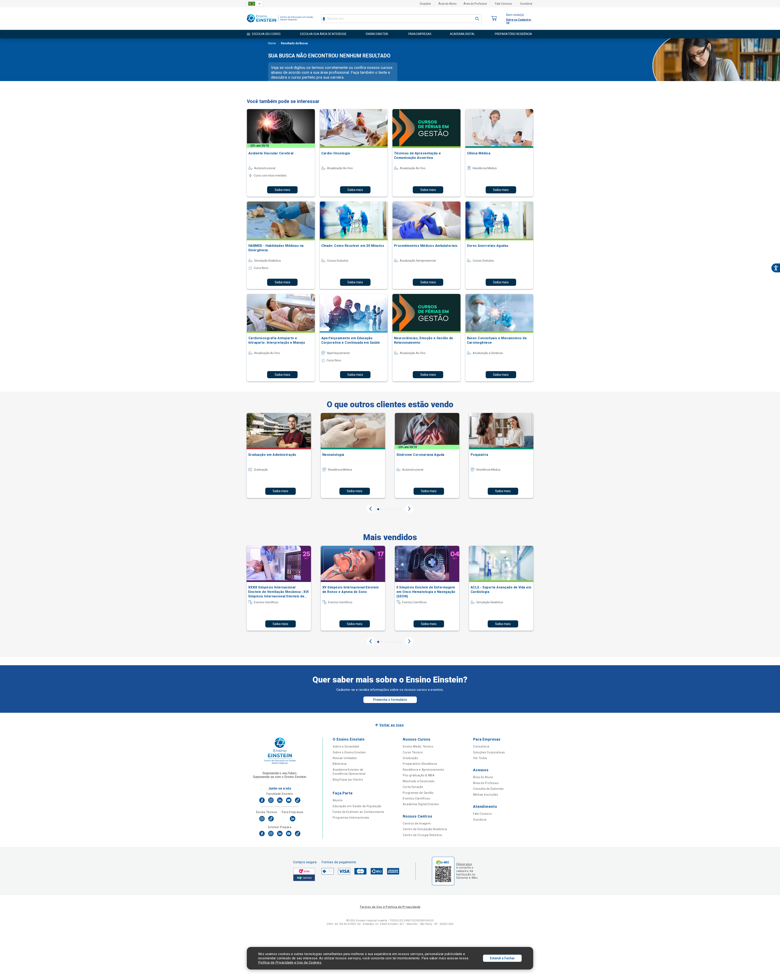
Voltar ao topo (391, 725)
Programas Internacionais (351, 817)
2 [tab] (382, 509)
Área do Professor (475, 3)
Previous (371, 509)
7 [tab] (400, 509)
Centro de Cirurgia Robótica (422, 835)
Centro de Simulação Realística (425, 829)
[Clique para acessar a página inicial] (280, 23)
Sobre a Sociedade (346, 746)
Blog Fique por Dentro (348, 779)
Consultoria (481, 746)
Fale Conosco (503, 3)
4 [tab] (389, 509)
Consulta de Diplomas (488, 788)
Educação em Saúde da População (357, 806)
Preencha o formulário (390, 700)
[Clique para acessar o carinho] (494, 18)
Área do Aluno (447, 3)
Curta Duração (413, 787)
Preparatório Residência (420, 763)
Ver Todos (480, 758)
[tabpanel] (279, 455)
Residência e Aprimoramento (423, 769)
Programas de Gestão (418, 792)
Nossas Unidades (345, 758)
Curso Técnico (413, 752)
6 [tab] (396, 509)
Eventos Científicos (416, 798)
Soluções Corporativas (489, 752)
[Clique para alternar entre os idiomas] (255, 4)
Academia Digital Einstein (421, 804)
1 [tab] (378, 509)
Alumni (338, 800)
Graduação (410, 758)
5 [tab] (393, 509)
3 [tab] (386, 509)
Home (272, 43)
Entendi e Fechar (502, 958)
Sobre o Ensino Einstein (349, 752)
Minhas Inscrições (485, 794)
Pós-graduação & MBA (418, 775)
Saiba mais (282, 190)
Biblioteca (340, 763)
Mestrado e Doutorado (418, 781)
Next (409, 509)
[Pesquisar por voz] (323, 19)
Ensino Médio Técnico (418, 746)
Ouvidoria (526, 3)
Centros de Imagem (417, 823)
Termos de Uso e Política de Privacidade (390, 907)
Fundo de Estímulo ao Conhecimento (358, 812)
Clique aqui (464, 864)
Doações (425, 3)
